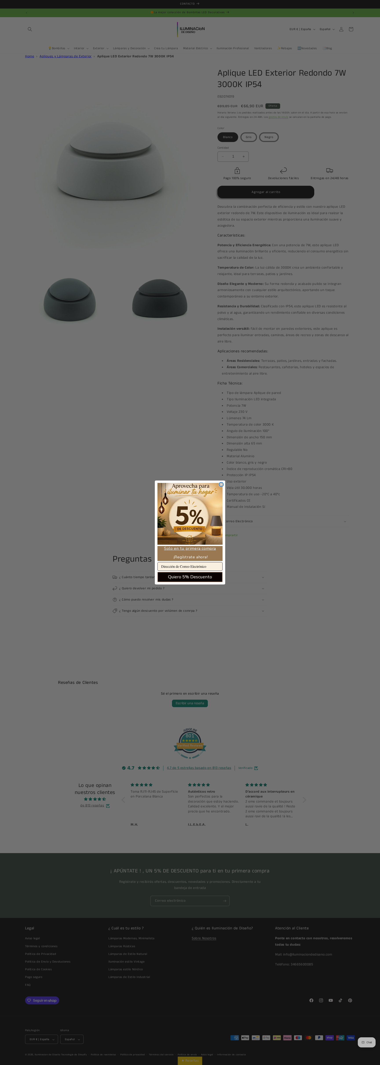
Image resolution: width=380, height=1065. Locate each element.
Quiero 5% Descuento (190, 577)
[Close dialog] (221, 484)
